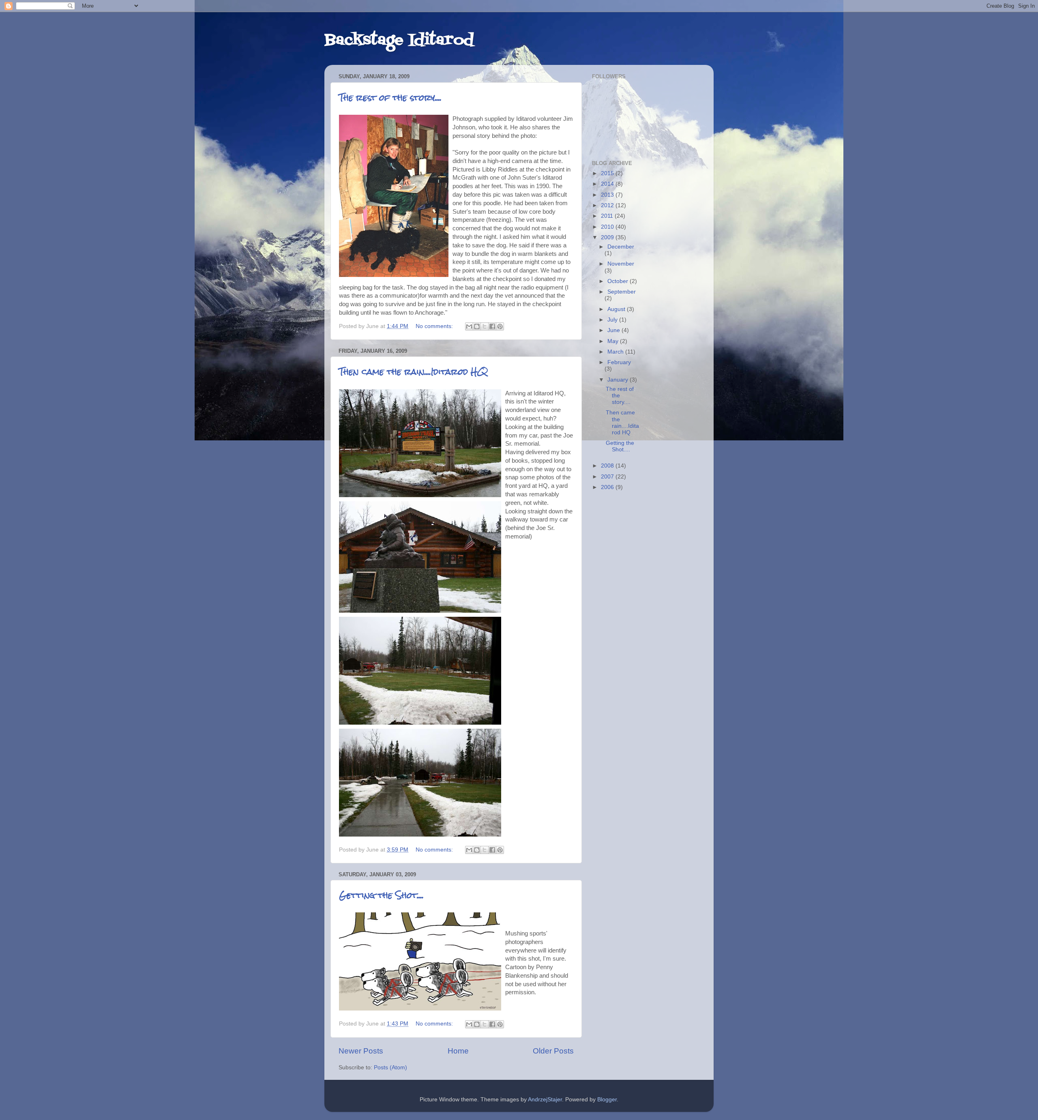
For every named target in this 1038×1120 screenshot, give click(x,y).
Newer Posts (361, 1051)
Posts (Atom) (390, 1067)
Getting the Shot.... (381, 895)
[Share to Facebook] (492, 326)
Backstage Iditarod (399, 40)
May (613, 341)
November (620, 264)
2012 (608, 205)
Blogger (607, 1099)
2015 (608, 173)
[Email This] (469, 326)
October (618, 281)
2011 (608, 216)
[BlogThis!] (477, 326)
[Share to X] (484, 326)
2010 (608, 227)
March (616, 352)
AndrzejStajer (545, 1099)
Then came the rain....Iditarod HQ (413, 371)
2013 (608, 195)
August (617, 309)
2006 (608, 487)
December (620, 247)
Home (458, 1051)
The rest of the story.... (390, 97)
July (613, 320)
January (618, 380)
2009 (608, 237)
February (619, 362)
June (614, 330)
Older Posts (553, 1051)
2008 (608, 466)
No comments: (435, 326)
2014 (608, 184)
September (621, 292)
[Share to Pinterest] (500, 326)
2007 (608, 477)
